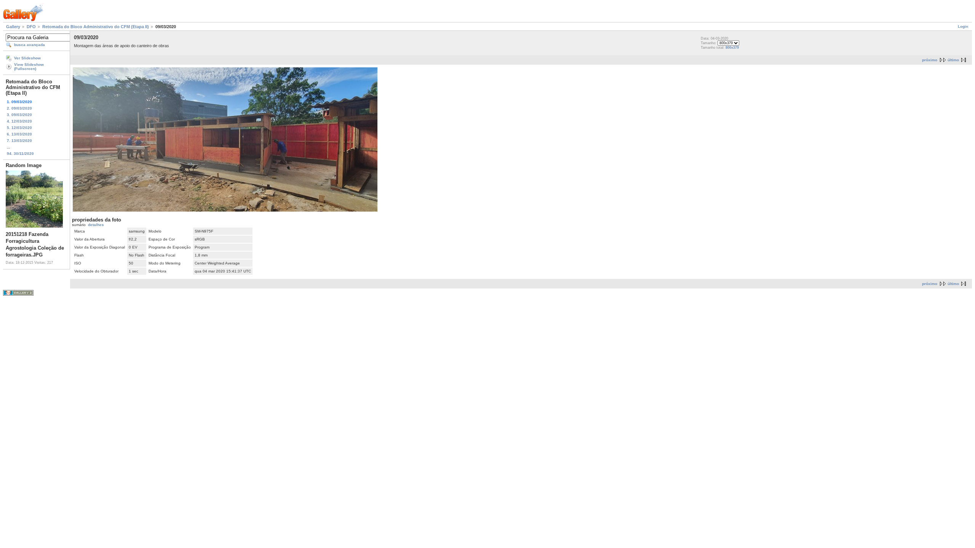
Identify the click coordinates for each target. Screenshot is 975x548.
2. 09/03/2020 (19, 108)
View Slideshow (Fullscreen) (29, 66)
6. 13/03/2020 (19, 134)
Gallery (13, 26)
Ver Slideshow (27, 58)
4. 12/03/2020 (19, 121)
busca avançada (29, 45)
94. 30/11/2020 (20, 153)
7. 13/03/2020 (19, 141)
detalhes (96, 225)
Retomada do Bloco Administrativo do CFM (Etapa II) (95, 26)
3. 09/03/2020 (19, 115)
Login (963, 26)
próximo (929, 60)
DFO (31, 26)
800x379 (732, 47)
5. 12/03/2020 (19, 128)
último (953, 60)
